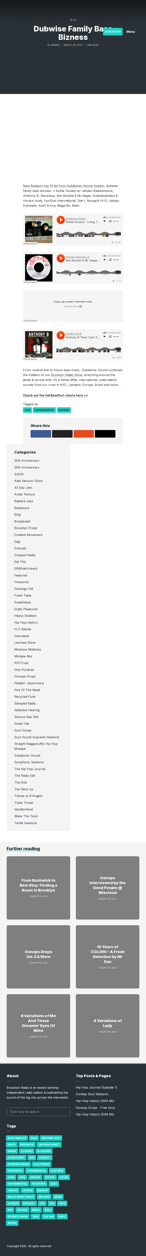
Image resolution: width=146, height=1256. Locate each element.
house (64, 1177)
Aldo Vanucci (17, 1138)
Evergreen (15, 1170)
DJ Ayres (27, 1151)
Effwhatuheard (18, 1164)
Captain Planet (49, 1144)
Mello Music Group (21, 1196)
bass (34, 1138)
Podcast (29, 1203)
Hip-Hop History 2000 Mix (95, 1101)
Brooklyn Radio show (66, 375)
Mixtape (44, 1196)
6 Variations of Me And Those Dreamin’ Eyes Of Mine (38, 1023)
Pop (42, 1203)
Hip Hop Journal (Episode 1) (96, 1087)
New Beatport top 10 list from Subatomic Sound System (63, 186)
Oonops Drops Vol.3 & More (38, 954)
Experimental (44, 410)
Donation (113, 31)
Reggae (64, 410)
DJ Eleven (44, 1151)
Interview (39, 1183)
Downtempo (16, 1157)
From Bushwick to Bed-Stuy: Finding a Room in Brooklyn (38, 885)
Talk (35, 1216)
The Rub (48, 1216)
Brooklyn (27, 1144)
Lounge (27, 1190)
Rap (10, 1209)
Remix (36, 1209)
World (12, 1223)
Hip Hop (50, 1177)
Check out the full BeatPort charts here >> (55, 395)
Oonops (13, 1203)
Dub (27, 410)
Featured (57, 1170)
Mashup (42, 1190)
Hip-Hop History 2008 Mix (95, 1114)
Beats (12, 1144)
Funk (11, 1177)
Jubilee (13, 1190)
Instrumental (17, 1183)
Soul (48, 1209)
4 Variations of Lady (108, 1023)
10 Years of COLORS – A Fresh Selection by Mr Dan (108, 954)
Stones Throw (18, 1216)
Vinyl (62, 1216)
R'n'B (62, 1203)
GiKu (22, 1177)
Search (65, 1111)
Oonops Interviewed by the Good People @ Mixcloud (108, 885)
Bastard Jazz (51, 1138)
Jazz (53, 1183)
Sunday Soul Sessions (92, 1094)
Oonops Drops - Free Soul (95, 1108)
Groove (35, 1177)
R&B (51, 1203)
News (58, 1196)
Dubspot (45, 1157)
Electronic (41, 1164)
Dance (12, 1151)
